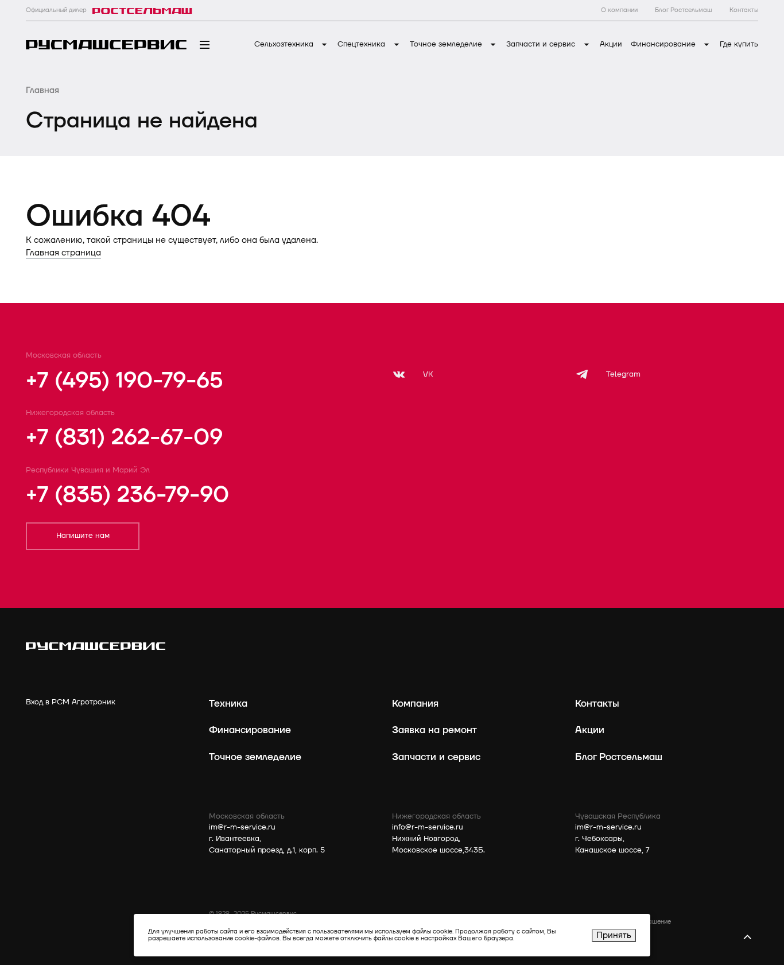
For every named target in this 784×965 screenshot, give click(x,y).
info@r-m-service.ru (427, 827)
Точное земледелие (447, 44)
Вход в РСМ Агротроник (70, 702)
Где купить (739, 44)
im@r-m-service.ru (242, 827)
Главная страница (63, 253)
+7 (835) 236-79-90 (127, 494)
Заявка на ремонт (434, 730)
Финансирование (664, 44)
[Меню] (204, 45)
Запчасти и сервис (541, 44)
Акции (611, 44)
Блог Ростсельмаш (618, 757)
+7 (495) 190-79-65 (124, 380)
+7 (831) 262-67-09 (124, 437)
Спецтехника (362, 44)
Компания (415, 703)
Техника (228, 703)
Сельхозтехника (285, 44)
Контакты (597, 703)
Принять (613, 935)
